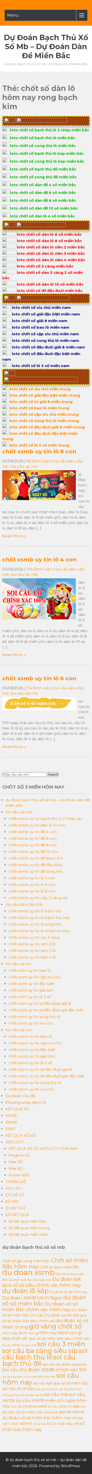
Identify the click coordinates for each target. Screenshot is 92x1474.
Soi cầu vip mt (18, 963)
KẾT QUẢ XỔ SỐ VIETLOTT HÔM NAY (43, 1148)
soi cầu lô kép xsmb (29, 1395)
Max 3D (16, 1162)
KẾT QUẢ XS (16, 1109)
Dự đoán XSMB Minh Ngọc (32, 1298)
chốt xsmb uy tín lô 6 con (39, 678)
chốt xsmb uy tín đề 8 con (33, 845)
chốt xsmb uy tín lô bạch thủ (35, 911)
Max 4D (16, 1168)
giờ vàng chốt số (55, 1326)
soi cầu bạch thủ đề (38, 1360)
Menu (13, 15)
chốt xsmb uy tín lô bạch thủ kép (39, 917)
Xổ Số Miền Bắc (60, 1424)
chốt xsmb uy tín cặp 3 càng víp (38, 897)
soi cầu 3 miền (61, 1344)
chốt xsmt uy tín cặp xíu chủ (35, 977)
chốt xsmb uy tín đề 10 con (33, 851)
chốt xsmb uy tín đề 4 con (33, 831)
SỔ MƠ (12, 1201)
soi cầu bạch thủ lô (45, 1354)
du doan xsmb (28, 1272)
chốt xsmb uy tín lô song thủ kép (39, 930)
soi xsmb (51, 1412)
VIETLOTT (14, 1142)
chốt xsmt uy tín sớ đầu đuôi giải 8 (40, 1003)
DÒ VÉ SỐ (14, 1195)
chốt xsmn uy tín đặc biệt (32, 1049)
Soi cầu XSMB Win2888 (29, 1406)
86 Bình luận (38, 461)
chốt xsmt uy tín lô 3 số (30, 996)
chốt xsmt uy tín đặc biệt (31, 983)
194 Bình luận (39, 569)
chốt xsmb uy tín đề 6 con (32, 838)
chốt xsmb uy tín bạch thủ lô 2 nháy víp (45, 818)
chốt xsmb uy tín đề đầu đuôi (35, 864)
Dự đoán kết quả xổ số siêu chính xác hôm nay (41, 1282)
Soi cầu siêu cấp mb (24, 904)
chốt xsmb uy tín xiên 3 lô (32, 950)
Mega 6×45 (19, 1155)
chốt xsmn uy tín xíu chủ (31, 1089)
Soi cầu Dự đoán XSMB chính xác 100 (44, 1370)
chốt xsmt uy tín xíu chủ (31, 1023)
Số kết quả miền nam (28, 1234)
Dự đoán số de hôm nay (68, 1292)
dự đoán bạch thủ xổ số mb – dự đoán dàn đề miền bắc (46, 46)
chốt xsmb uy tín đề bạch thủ (36, 858)
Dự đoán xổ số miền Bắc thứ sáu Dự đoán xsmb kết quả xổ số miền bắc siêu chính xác (44, 1315)
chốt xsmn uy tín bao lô (30, 1036)
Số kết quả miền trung (29, 1228)
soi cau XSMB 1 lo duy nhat (19, 1345)
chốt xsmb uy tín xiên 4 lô (32, 957)
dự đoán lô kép (25, 1291)
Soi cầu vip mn (18, 1029)
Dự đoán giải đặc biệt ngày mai (30, 1280)
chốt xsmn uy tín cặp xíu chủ (35, 1043)
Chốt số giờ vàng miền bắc (26, 1261)
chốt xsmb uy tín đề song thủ (36, 871)
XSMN (11, 1122)
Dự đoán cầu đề (20, 1096)
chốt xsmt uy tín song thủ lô (34, 1016)
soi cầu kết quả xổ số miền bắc (60, 1383)
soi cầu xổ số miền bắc (22, 1412)
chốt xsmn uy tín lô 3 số (30, 1063)
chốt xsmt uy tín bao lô (30, 970)
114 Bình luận (38, 688)
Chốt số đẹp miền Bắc (59, 1267)
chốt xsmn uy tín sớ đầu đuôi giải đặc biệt (46, 1076)
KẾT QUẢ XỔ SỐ (20, 1135)
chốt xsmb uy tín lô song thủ (35, 924)
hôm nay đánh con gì (20, 1333)
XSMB (11, 1115)
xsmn (26, 1423)
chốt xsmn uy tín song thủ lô (35, 1082)
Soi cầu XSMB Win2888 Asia (67, 1406)
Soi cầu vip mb (24, 466)
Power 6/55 (19, 1175)
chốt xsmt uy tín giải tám (31, 990)
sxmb (65, 1412)
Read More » (14, 536)
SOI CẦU (13, 1188)
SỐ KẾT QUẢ (17, 1214)
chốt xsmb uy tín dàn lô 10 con (37, 825)
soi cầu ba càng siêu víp (40, 1351)
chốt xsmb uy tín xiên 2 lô (32, 944)
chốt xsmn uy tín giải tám (32, 1056)
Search (53, 774)
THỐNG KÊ (15, 1181)
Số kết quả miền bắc (27, 1221)
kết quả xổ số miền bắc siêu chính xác (56, 1338)
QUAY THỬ (15, 1208)
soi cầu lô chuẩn (18, 1388)
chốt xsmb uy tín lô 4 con (39, 559)
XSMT (10, 1129)
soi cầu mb (56, 1394)
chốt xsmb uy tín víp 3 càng (34, 937)
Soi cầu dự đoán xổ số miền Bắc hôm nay (28, 1376)
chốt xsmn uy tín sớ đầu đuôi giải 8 (40, 1069)
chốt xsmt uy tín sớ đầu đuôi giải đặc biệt (46, 1010)
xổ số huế (39, 1424)
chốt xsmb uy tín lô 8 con (39, 451)
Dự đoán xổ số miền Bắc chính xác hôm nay (40, 1306)
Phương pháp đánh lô (25, 1102)
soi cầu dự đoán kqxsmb (65, 1364)
